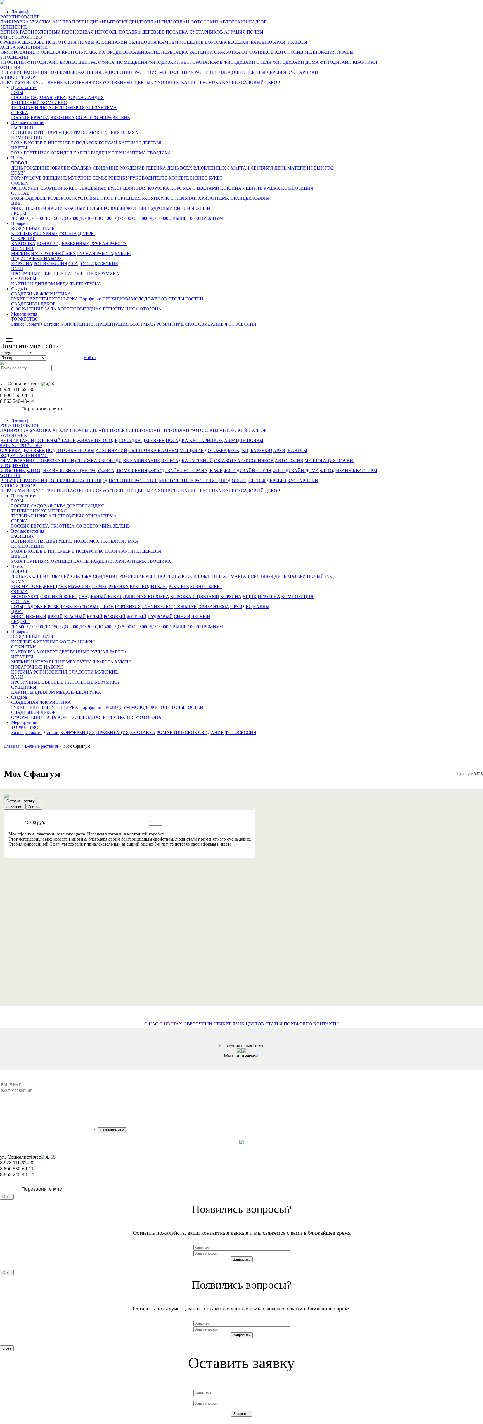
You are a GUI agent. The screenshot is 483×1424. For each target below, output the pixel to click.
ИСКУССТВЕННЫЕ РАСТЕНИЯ (58, 82)
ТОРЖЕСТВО (25, 319)
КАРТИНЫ (130, 142)
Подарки (19, 223)
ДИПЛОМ (45, 283)
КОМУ (18, 173)
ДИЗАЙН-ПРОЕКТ (109, 22)
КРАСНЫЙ (75, 208)
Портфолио (90, 298)
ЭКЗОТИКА (62, 117)
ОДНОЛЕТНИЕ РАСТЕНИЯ (130, 72)
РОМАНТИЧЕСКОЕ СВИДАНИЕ (190, 324)
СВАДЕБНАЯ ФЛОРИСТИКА (41, 293)
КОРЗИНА (231, 188)
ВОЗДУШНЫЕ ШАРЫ (33, 228)
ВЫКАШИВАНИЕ (141, 52)
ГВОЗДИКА (159, 152)
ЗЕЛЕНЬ (121, 117)
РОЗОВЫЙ (115, 208)
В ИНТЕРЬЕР (57, 142)
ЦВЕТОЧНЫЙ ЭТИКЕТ (207, 1023)
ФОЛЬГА (68, 233)
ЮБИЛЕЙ (60, 168)
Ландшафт (21, 12)
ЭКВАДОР (64, 97)
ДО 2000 (70, 218)
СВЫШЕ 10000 (184, 218)
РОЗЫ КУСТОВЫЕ (80, 198)
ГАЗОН (27, 32)
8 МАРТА (236, 168)
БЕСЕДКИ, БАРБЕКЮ (250, 42)
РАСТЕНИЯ (23, 127)
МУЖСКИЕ (106, 263)
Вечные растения (27, 122)
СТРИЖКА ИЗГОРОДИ (98, 52)
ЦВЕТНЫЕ (52, 273)
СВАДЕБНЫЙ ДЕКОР (33, 304)
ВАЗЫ (17, 268)
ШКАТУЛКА (88, 283)
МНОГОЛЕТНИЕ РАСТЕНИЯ (188, 72)
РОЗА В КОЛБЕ (26, 142)
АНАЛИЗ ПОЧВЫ (70, 22)
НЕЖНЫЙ (36, 208)
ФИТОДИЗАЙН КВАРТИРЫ (348, 62)
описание (14, 807)
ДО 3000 (87, 218)
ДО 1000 (35, 218)
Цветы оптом (24, 87)
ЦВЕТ (17, 203)
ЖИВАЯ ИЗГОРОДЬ (97, 32)
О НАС (151, 1023)
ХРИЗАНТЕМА (101, 107)
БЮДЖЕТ (20, 213)
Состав (34, 807)
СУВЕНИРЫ (23, 278)
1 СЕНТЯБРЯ (260, 168)
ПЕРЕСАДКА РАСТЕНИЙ (187, 52)
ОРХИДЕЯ (61, 152)
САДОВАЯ (42, 97)
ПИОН (107, 198)
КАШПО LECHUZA (201, 82)
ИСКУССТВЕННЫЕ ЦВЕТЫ (121, 82)
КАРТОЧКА (23, 243)
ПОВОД (19, 163)
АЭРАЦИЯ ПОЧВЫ (243, 32)
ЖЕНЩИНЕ (55, 178)
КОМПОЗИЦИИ (27, 137)
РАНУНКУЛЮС (157, 198)
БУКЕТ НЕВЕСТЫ (29, 298)
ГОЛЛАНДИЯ (90, 97)
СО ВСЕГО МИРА (94, 117)
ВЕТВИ (18, 132)
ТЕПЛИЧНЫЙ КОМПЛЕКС (39, 102)
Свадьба (19, 288)
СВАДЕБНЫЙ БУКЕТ (100, 188)
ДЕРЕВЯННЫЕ (74, 243)
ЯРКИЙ (55, 208)
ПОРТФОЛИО (298, 1023)
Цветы (17, 158)
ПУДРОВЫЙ (160, 208)
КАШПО (231, 82)
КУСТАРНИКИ (302, 72)
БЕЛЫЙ (95, 208)
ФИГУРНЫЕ (45, 233)
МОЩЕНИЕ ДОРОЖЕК (203, 42)
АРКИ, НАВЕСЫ (290, 42)
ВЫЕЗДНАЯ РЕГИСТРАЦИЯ (106, 309)
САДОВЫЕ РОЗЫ (42, 198)
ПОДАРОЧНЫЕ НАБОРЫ (37, 258)
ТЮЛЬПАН (22, 107)
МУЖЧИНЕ (79, 178)
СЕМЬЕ (99, 178)
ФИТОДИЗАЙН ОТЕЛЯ (247, 62)
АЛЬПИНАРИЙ (111, 42)
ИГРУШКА (269, 188)
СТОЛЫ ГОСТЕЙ (185, 298)
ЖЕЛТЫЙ (136, 208)
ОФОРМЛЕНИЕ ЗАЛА (33, 309)
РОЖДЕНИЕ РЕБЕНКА (142, 168)
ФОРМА (19, 183)
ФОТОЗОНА (149, 309)
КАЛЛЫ (81, 152)
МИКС (18, 208)
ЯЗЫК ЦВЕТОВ (248, 1023)
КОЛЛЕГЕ (179, 178)
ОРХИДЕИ (241, 198)
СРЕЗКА (19, 112)
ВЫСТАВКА (142, 324)
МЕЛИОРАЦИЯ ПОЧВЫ (329, 52)
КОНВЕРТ (47, 243)
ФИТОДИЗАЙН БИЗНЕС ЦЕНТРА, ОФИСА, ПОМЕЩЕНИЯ (87, 62)
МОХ (94, 132)
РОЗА (17, 152)
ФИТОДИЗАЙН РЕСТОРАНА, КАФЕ (185, 62)
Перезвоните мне (41, 408)
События (33, 324)
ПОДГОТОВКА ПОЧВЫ (70, 42)
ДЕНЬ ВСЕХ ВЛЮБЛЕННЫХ (196, 168)
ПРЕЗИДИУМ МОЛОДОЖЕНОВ (134, 298)
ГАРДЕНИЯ (102, 152)
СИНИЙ (182, 208)
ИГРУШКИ (22, 248)
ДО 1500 (52, 218)
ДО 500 (18, 218)
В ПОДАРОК (85, 142)
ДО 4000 (105, 218)
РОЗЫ (17, 92)
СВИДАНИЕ (105, 168)
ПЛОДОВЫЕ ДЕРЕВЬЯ (242, 72)
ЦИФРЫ (86, 233)
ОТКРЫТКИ (23, 238)
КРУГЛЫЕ (21, 233)
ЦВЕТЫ (19, 147)
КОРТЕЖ (67, 309)
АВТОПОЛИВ (289, 52)
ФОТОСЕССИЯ (240, 324)
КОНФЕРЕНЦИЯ (77, 324)
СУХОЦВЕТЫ (165, 82)
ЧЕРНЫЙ (200, 208)
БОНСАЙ (108, 142)
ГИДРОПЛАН (175, 22)
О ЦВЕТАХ (170, 1023)
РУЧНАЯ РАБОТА (108, 243)
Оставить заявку (20, 801)
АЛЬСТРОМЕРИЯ (66, 107)
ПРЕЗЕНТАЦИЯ (112, 324)
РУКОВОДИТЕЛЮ (148, 178)
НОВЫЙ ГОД (320, 168)
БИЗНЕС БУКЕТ (206, 178)
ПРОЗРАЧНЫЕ (25, 273)
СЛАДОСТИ (81, 263)
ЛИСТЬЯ (36, 132)
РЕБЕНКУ (118, 178)
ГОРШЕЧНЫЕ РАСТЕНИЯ (74, 72)
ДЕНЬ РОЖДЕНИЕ (30, 168)
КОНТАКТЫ (326, 1023)
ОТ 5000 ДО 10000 (150, 218)
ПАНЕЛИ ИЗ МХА (119, 132)
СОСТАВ (20, 193)
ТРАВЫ (80, 132)
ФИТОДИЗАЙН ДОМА (296, 62)
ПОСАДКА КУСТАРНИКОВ (194, 32)
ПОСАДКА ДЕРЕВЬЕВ (142, 32)
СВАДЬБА (81, 168)
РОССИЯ (20, 97)
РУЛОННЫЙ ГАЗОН (55, 32)
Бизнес (17, 324)
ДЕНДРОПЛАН (144, 22)
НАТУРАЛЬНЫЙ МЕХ (53, 253)
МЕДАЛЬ (65, 283)
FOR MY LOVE (26, 178)
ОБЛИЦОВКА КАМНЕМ (153, 42)
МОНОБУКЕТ (25, 188)
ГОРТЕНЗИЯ (37, 152)
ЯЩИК (250, 188)
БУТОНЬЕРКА (63, 298)
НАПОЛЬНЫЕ (79, 273)
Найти (90, 357)
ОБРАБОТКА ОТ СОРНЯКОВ (244, 52)
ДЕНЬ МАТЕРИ (290, 168)
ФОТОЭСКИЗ (204, 22)
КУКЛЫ (123, 253)
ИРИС (41, 107)
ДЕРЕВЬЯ (276, 72)
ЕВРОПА (40, 117)
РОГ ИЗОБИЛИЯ (50, 263)
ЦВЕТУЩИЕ (59, 132)
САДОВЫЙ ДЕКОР (260, 82)
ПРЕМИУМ (211, 218)
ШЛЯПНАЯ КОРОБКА (146, 188)
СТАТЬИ (274, 1023)
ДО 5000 (123, 218)
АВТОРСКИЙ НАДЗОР (242, 22)
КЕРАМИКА (106, 273)
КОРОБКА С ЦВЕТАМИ (194, 188)
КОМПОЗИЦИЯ (297, 188)
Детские (51, 324)
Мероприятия (24, 314)
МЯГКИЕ (20, 253)
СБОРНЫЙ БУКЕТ (58, 188)
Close (6, 1197)
